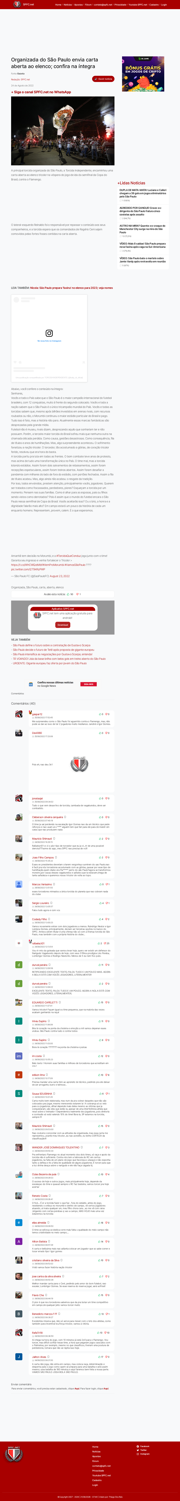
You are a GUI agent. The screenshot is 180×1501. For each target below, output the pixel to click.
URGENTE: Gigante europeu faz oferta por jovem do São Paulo (49, 663)
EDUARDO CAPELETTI (44, 1002)
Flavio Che (38, 1295)
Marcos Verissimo (42, 884)
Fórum (88, 4)
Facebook (144, 1446)
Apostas (78, 4)
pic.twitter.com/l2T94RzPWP (28, 569)
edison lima (38, 1074)
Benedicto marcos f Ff (44, 1313)
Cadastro (154, 4)
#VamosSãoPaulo (75, 565)
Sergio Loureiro (40, 903)
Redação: (20, 79)
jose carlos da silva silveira (46, 1276)
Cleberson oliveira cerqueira (47, 817)
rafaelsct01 (38, 943)
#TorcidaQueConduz (68, 556)
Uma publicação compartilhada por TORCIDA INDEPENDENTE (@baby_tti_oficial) (49, 377)
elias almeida (39, 1222)
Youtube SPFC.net (138, 4)
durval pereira (39, 964)
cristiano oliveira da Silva (45, 1260)
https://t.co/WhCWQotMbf (26, 565)
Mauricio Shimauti (42, 838)
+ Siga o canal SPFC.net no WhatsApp (41, 92)
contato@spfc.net (103, 4)
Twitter (143, 1450)
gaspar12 (37, 714)
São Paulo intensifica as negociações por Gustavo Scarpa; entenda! (52, 654)
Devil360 (37, 732)
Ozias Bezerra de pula (44, 1174)
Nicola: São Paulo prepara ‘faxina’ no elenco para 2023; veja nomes (71, 288)
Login (164, 4)
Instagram (144, 1454)
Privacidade (120, 4)
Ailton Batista (39, 1241)
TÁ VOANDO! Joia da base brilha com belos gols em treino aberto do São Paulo (59, 658)
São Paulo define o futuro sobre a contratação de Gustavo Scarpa (51, 645)
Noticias (68, 4)
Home (58, 4)
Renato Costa (39, 1195)
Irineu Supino (39, 1021)
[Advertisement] (90, 31)
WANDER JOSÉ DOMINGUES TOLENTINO (55, 1147)
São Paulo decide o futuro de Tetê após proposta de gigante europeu (53, 649)
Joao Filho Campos (43, 857)
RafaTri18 (37, 1332)
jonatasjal (37, 798)
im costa (37, 1056)
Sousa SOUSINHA (42, 1093)
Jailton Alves (39, 1356)
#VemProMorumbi (53, 565)
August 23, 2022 (60, 576)
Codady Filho (39, 919)
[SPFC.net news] (63, 684)
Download (63, 624)
